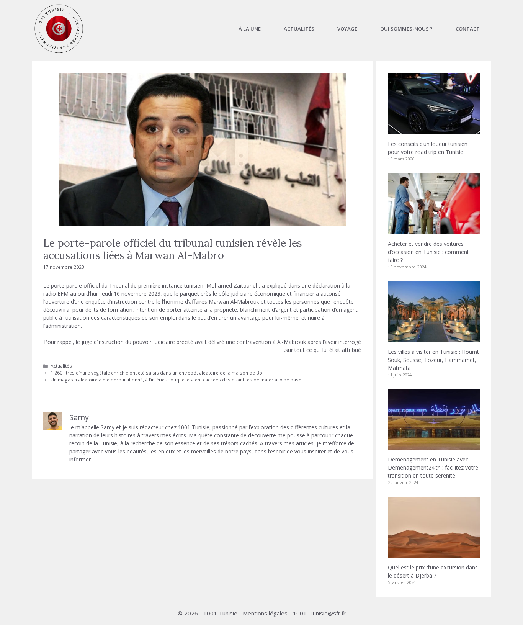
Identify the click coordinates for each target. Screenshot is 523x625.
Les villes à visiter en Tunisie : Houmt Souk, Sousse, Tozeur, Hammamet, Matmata (433, 359)
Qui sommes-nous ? (406, 28)
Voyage (347, 28)
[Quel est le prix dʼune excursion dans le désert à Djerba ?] (434, 554)
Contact (468, 28)
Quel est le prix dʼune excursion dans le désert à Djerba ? (433, 571)
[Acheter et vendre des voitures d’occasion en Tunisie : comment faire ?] (434, 230)
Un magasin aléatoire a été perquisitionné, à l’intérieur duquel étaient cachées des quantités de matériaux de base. (176, 379)
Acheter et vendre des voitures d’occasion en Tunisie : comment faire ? (428, 251)
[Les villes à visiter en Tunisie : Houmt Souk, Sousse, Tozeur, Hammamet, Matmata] (434, 338)
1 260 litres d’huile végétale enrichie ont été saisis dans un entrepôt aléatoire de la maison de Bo (156, 373)
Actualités (299, 28)
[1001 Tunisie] (59, 28)
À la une (250, 28)
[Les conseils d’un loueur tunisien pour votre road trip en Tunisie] (434, 130)
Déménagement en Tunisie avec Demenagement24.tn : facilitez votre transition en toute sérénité (433, 467)
